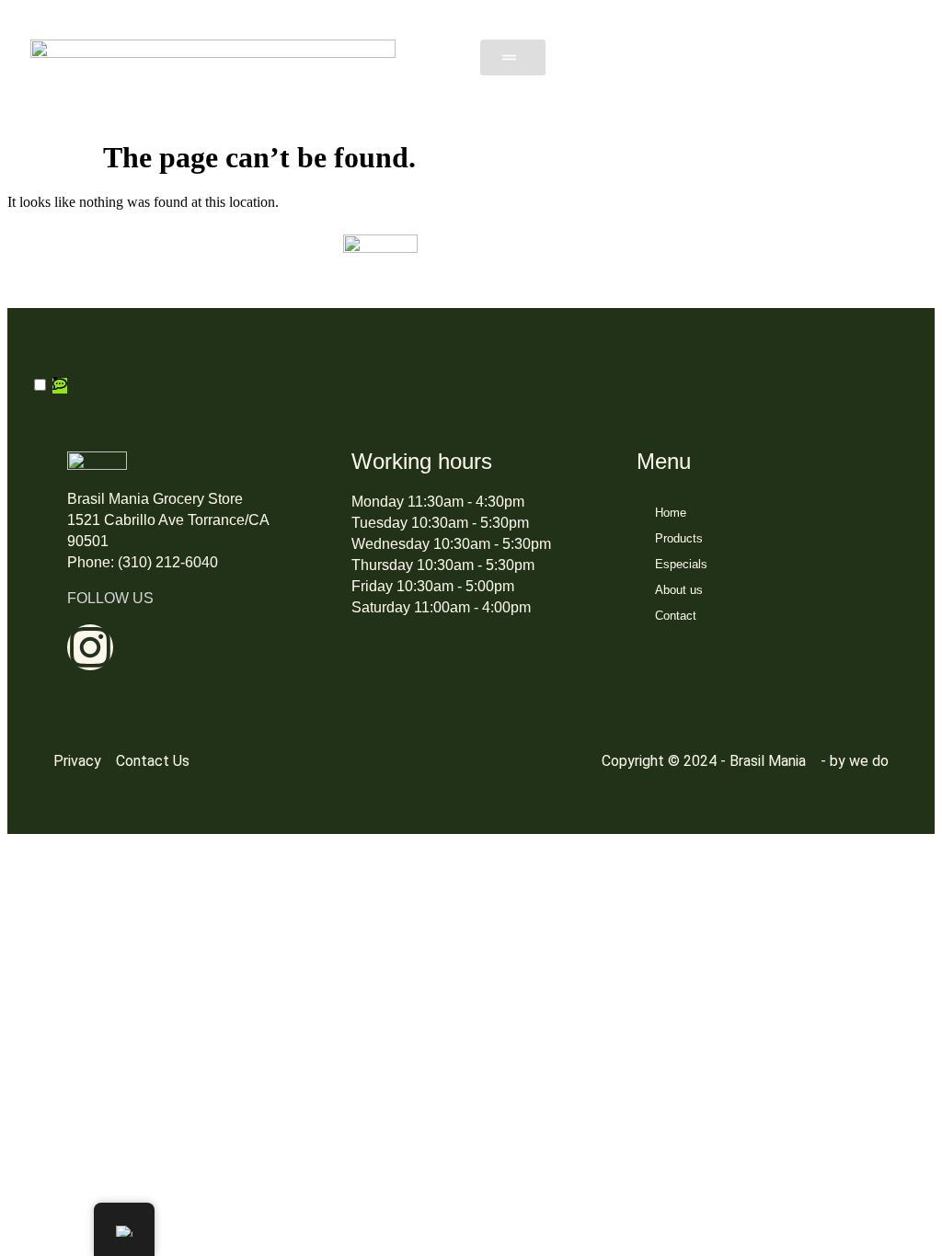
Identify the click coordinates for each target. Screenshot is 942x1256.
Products (679, 538)
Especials (681, 564)
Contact (675, 615)
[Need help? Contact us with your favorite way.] (59, 386)
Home (670, 513)
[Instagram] (90, 647)
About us (679, 590)
